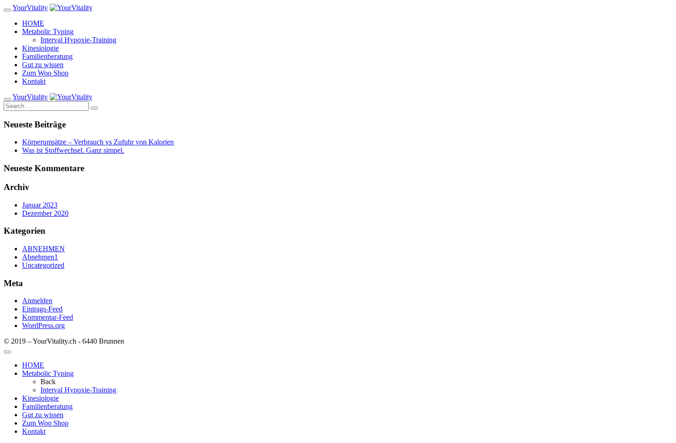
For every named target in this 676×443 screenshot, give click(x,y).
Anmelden (37, 301)
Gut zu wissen (42, 65)
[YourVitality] (71, 8)
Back (48, 381)
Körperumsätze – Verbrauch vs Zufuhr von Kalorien (98, 142)
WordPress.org (43, 325)
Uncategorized (43, 265)
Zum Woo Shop (45, 73)
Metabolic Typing (48, 31)
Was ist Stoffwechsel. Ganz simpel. (73, 150)
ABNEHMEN (43, 249)
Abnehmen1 (40, 257)
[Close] (7, 352)
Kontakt (34, 81)
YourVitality (30, 8)
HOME (33, 23)
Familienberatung (47, 56)
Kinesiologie (40, 48)
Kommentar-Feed (47, 317)
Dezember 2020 (45, 213)
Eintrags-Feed (42, 309)
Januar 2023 (39, 205)
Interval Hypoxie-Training (78, 40)
